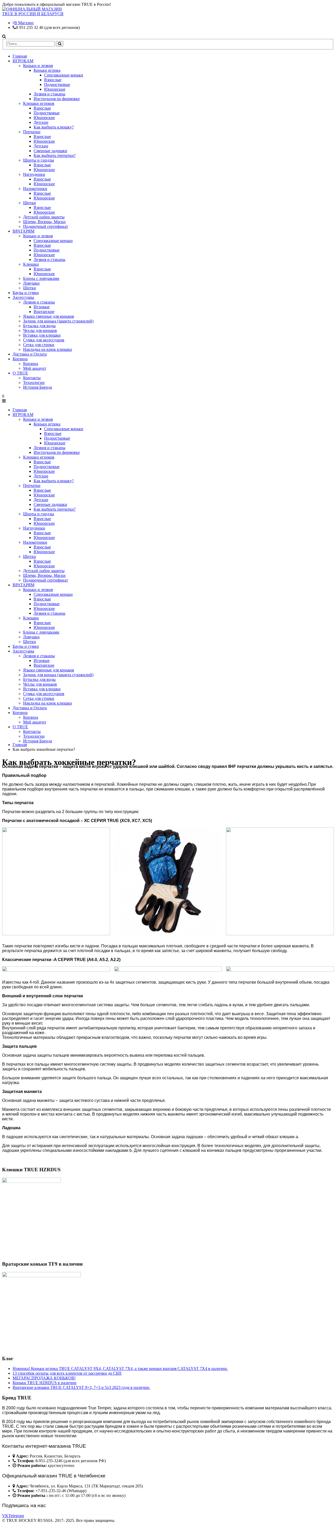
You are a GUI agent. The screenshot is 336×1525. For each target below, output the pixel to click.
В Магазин (24, 22)
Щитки (29, 203)
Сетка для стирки (38, 344)
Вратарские (44, 311)
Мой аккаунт (34, 368)
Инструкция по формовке (57, 98)
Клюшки (31, 264)
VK (5, 1515)
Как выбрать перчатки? (55, 155)
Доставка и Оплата (30, 354)
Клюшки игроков (38, 103)
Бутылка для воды (39, 326)
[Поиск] (59, 44)
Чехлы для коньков (40, 330)
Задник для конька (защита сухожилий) (58, 321)
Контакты (32, 378)
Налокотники (35, 188)
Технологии (34, 382)
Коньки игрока (47, 70)
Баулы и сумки (26, 292)
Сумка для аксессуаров (43, 340)
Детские (41, 122)
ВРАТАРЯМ (23, 231)
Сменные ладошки (50, 150)
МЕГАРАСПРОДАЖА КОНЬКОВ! (44, 1378)
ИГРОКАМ (23, 61)
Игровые (42, 307)
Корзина (20, 359)
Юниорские (54, 89)
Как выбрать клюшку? (54, 127)
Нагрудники (34, 174)
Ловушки (31, 283)
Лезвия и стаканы (49, 94)
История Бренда (37, 387)
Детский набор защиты (44, 217)
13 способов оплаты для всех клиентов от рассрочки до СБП (67, 1373)
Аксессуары (23, 297)
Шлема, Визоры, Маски (44, 221)
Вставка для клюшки (42, 335)
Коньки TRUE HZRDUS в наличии (44, 1382)
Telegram (16, 1515)
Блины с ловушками (41, 278)
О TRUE (20, 373)
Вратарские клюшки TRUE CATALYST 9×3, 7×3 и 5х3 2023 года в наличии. (81, 1387)
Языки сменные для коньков (48, 316)
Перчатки (31, 132)
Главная (20, 56)
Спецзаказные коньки (63, 75)
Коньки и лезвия (38, 65)
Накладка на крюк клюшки (47, 349)
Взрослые (52, 80)
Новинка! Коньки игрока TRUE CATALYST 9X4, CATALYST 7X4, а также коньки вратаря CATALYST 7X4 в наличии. (120, 1368)
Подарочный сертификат (45, 226)
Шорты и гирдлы (38, 160)
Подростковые (57, 84)
